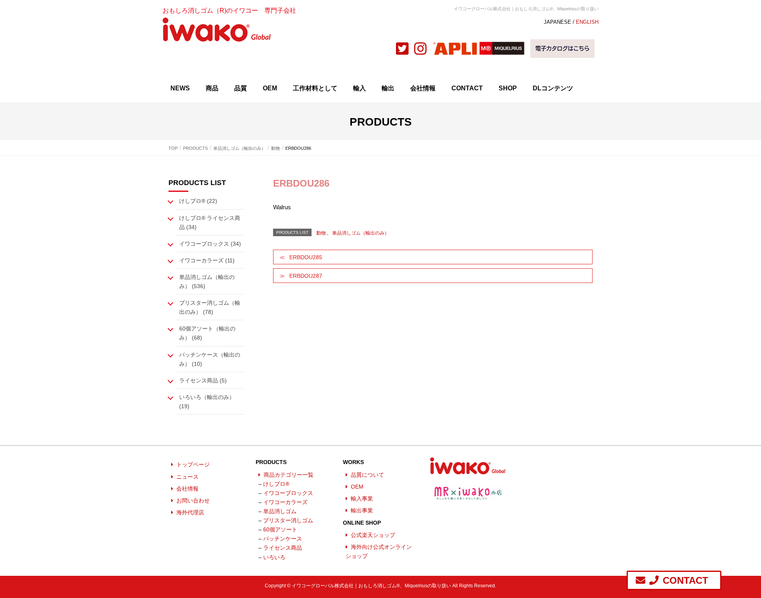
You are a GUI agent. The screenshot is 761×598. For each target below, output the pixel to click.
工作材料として (315, 88)
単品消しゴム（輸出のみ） (360, 233)
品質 (240, 88)
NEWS (180, 88)
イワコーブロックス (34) (210, 244)
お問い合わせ (193, 500)
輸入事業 (362, 498)
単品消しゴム (279, 511)
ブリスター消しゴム (288, 520)
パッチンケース (282, 538)
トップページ (193, 464)
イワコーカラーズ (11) (207, 260)
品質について (367, 475)
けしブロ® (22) (198, 201)
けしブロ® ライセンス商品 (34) (209, 222)
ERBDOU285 (305, 257)
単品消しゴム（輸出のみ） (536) (207, 281)
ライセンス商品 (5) (203, 380)
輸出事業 (362, 510)
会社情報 (423, 88)
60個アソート (280, 529)
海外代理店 (190, 512)
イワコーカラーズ (285, 502)
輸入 (359, 88)
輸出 (388, 88)
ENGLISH (587, 22)
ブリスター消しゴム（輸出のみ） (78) (209, 307)
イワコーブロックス (288, 493)
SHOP (508, 88)
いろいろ (274, 557)
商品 (212, 88)
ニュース (187, 477)
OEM (270, 88)
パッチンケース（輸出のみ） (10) (209, 359)
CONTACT (467, 88)
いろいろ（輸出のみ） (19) (207, 401)
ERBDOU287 (305, 276)
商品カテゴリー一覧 (289, 475)
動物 (321, 233)
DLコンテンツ (553, 88)
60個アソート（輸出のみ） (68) (207, 333)
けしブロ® (276, 484)
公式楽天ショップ (373, 535)
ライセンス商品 (282, 548)
